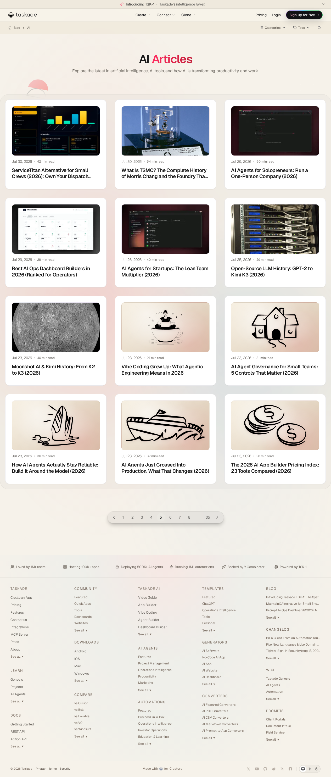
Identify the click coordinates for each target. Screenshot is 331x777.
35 (208, 517)
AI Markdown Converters (220, 724)
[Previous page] (114, 517)
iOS (77, 659)
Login (276, 15)
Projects (16, 687)
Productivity (147, 676)
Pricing (261, 15)
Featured (80, 597)
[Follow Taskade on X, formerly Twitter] (248, 769)
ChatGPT (208, 604)
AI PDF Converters (215, 711)
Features (17, 612)
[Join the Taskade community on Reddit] (274, 769)
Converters (215, 696)
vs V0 (78, 723)
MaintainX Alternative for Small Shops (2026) (293, 604)
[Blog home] (10, 28)
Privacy (41, 768)
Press (14, 642)
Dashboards (83, 617)
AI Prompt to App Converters (223, 731)
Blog (17, 28)
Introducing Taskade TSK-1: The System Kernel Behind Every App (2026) (293, 597)
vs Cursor (81, 703)
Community (85, 588)
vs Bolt (79, 710)
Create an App (21, 597)
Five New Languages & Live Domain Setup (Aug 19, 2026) (293, 644)
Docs (15, 715)
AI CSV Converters (215, 717)
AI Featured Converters (218, 705)
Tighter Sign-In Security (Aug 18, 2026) (293, 651)
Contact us (18, 620)
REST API (17, 731)
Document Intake (278, 726)
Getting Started (22, 724)
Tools (78, 610)
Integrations (19, 627)
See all (17, 656)
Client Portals (275, 719)
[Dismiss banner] (323, 4)
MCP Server (19, 634)
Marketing (145, 683)
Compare (83, 694)
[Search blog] (319, 27)
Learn (16, 670)
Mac (77, 666)
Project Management (153, 663)
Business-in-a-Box (151, 717)
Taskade (18, 588)
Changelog (277, 629)
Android (80, 651)
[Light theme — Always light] (310, 769)
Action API (18, 739)
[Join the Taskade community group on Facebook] (290, 769)
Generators (214, 642)
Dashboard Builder (152, 627)
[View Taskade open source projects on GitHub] (265, 769)
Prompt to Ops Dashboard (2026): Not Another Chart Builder (293, 610)
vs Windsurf (82, 729)
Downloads (86, 642)
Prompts (275, 711)
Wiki (270, 670)
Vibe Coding (147, 612)
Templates (213, 588)
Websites (81, 623)
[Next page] (217, 517)
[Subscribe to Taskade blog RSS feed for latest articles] (282, 769)
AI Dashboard (211, 677)
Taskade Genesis (278, 678)
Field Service (275, 732)
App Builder (147, 605)
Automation (274, 692)
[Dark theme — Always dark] (316, 769)
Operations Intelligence (155, 670)
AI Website (210, 670)
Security (65, 768)
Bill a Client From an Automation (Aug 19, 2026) (293, 638)
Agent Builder (148, 620)
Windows (81, 673)
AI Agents (18, 694)
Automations (151, 702)
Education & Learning (153, 737)
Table (206, 617)
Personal (208, 623)
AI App (206, 664)
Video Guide (147, 597)
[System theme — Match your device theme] (303, 769)
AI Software (211, 651)
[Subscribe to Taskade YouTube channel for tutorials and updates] (257, 769)
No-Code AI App (213, 657)
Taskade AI (149, 588)
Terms (53, 768)
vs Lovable (81, 716)
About (15, 649)
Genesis (16, 679)
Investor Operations (152, 730)
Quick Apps (82, 604)
